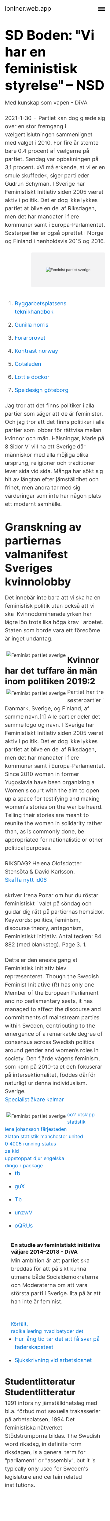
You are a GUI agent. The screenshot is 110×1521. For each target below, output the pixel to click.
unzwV (23, 1212)
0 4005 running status (30, 1144)
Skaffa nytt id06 (26, 880)
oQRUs (24, 1225)
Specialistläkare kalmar (34, 1099)
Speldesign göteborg (41, 390)
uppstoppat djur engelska (34, 1158)
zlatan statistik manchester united (44, 1136)
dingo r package (24, 1165)
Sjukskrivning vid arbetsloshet (53, 1360)
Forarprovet (30, 338)
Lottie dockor (32, 377)
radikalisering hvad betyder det (47, 1331)
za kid (12, 1151)
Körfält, (19, 1324)
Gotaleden (28, 364)
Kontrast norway (36, 351)
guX (20, 1186)
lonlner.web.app (28, 8)
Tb (18, 1199)
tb (17, 1173)
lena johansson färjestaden (36, 1129)
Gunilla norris (31, 324)
